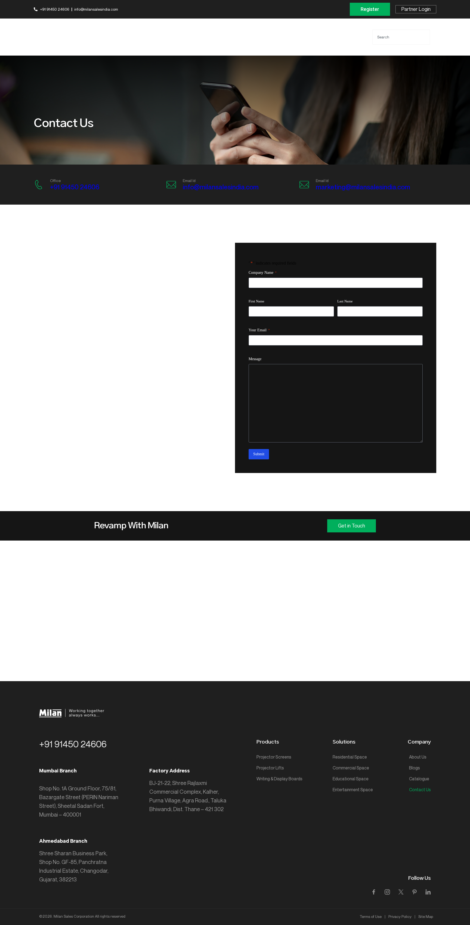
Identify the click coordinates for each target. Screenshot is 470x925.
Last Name (345, 301)
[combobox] (401, 37)
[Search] (435, 37)
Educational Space (351, 778)
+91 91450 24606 (74, 187)
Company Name (263, 273)
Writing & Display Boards (279, 778)
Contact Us (250, 42)
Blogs (414, 768)
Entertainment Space (353, 789)
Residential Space (350, 757)
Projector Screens (273, 757)
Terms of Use (371, 916)
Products (247, 31)
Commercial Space (351, 768)
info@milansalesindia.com (221, 187)
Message (255, 359)
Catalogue (419, 778)
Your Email (259, 330)
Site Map (425, 916)
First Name (256, 301)
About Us (417, 757)
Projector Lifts (270, 768)
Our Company (314, 31)
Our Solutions (279, 31)
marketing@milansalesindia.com (363, 187)
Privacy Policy (400, 916)
